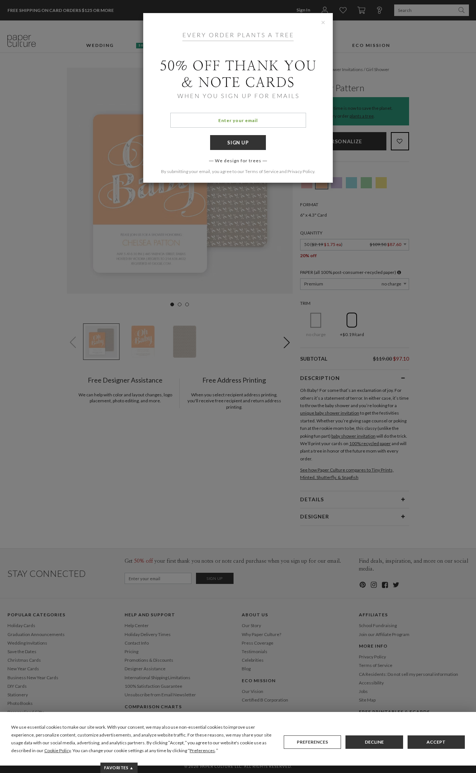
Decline (374, 742)
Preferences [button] (202, 750)
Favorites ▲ (119, 767)
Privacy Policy (300, 171)
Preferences (312, 742)
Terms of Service (262, 171)
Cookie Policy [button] (57, 750)
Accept (436, 742)
